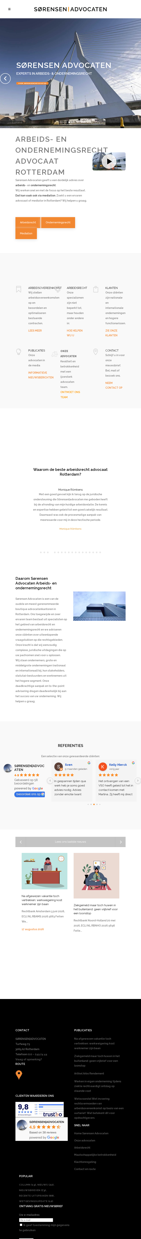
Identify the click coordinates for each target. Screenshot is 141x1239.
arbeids (20, 185)
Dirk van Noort (120, 765)
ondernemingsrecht (43, 185)
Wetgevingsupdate (36, 1201)
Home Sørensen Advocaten (91, 1133)
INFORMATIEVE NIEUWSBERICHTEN (41, 375)
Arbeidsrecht (82, 1147)
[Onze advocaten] (54, 354)
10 (72, 552)
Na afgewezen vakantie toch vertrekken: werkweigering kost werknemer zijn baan (42, 900)
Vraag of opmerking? (28, 1059)
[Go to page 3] (97, 804)
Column (27, 1184)
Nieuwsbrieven (32, 1190)
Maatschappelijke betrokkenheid (95, 1154)
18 (100, 552)
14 (86, 552)
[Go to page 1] (91, 804)
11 (76, 552)
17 (96, 552)
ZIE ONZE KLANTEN (111, 333)
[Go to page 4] (99, 804)
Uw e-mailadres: (29, 1214)
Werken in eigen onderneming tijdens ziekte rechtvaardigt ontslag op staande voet (97, 1086)
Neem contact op (27, 95)
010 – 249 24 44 (37, 1054)
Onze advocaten (84, 1140)
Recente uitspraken (36, 1195)
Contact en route (85, 1169)
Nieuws (45, 1184)
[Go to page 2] (94, 804)
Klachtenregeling (85, 1161)
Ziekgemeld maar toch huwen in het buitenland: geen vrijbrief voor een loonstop (96, 909)
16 (93, 552)
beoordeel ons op (29, 794)
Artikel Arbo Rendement (89, 1073)
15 (90, 552)
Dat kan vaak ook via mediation (35, 195)
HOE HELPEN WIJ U (75, 333)
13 (83, 552)
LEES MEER (35, 330)
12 (79, 552)
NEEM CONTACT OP (113, 385)
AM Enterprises (76, 765)
